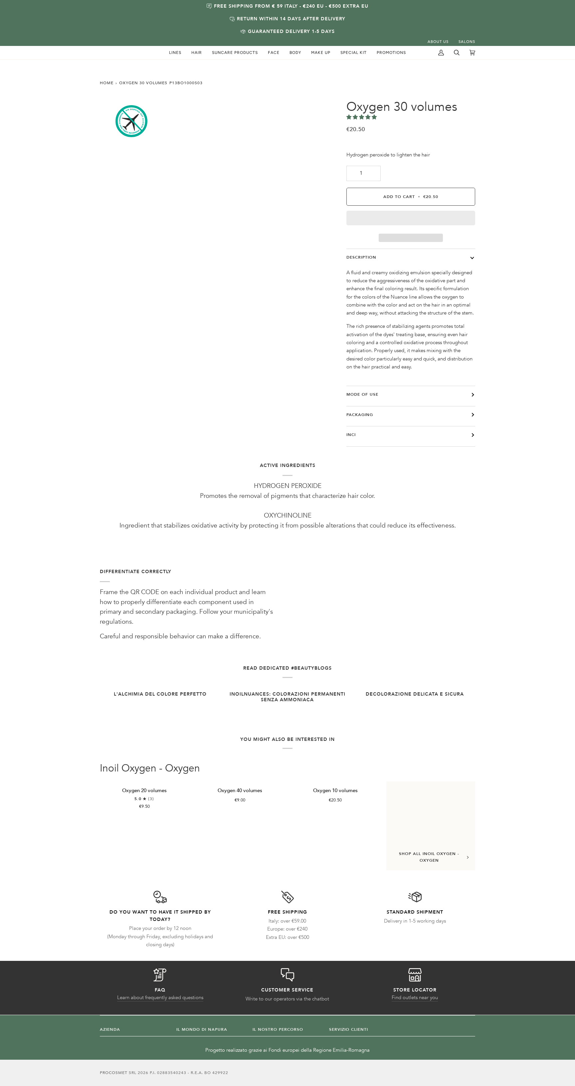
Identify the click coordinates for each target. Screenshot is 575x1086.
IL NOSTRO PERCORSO (278, 1029)
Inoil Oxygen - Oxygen (150, 768)
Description (361, 257)
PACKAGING (359, 414)
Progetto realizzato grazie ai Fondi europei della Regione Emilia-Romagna (287, 1050)
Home (106, 83)
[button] (175, 52)
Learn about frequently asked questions (160, 997)
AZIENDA (110, 1029)
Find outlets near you (415, 997)
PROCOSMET (114, 1072)
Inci (351, 434)
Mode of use (362, 394)
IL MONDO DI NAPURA (201, 1029)
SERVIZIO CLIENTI (348, 1029)
